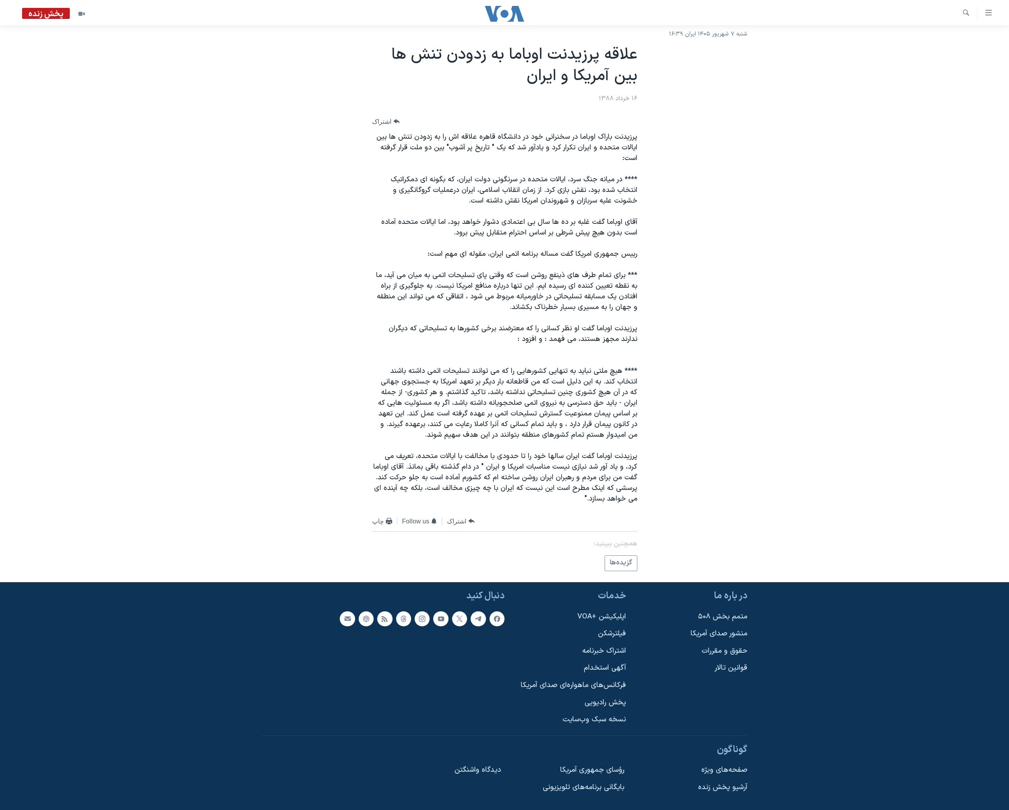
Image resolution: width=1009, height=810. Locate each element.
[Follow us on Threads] (403, 618)
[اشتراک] (347, 618)
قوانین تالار (731, 668)
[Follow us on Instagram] (422, 618)
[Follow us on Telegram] (478, 618)
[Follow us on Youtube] (440, 618)
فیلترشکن (612, 633)
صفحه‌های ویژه (724, 770)
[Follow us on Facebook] (497, 618)
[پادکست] (366, 618)
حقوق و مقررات (724, 650)
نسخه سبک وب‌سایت (594, 719)
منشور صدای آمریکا (719, 633)
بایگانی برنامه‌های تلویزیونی (583, 787)
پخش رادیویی (605, 702)
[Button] (386, 121)
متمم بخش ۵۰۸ (722, 616)
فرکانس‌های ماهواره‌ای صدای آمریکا (573, 685)
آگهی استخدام (605, 668)
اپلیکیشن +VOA (601, 616)
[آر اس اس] (384, 618)
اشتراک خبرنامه (604, 650)
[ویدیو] (81, 14)
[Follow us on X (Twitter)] (459, 618)
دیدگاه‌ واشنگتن (477, 770)
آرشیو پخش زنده (722, 787)
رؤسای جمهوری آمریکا (592, 770)
